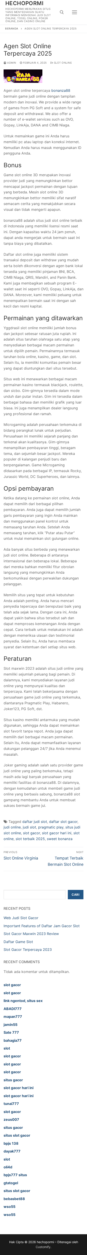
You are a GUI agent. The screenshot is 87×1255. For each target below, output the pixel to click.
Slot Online (62, 62)
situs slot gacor (17, 1135)
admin (11, 62)
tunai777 (11, 1103)
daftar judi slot (34, 821)
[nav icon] (74, 12)
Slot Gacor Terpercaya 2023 (28, 949)
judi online (12, 827)
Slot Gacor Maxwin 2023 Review (31, 933)
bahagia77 (13, 1040)
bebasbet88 (14, 1198)
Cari (75, 894)
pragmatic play (50, 827)
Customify (43, 1247)
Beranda (11, 28)
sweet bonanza (59, 839)
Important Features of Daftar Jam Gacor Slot (42, 926)
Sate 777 (11, 1032)
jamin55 (10, 1024)
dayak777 (12, 1151)
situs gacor (13, 1080)
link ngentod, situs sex (23, 1000)
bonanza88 (60, 90)
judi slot (29, 827)
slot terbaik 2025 (30, 839)
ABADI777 (13, 1008)
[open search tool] (62, 12)
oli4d (8, 1167)
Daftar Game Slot (18, 941)
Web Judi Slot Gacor (21, 918)
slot (7, 1048)
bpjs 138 (11, 1143)
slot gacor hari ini (56, 833)
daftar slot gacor (63, 821)
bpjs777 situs (15, 1175)
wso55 (9, 1206)
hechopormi (24, 3)
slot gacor (31, 833)
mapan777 (13, 1016)
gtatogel (11, 1183)
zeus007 (11, 1119)
